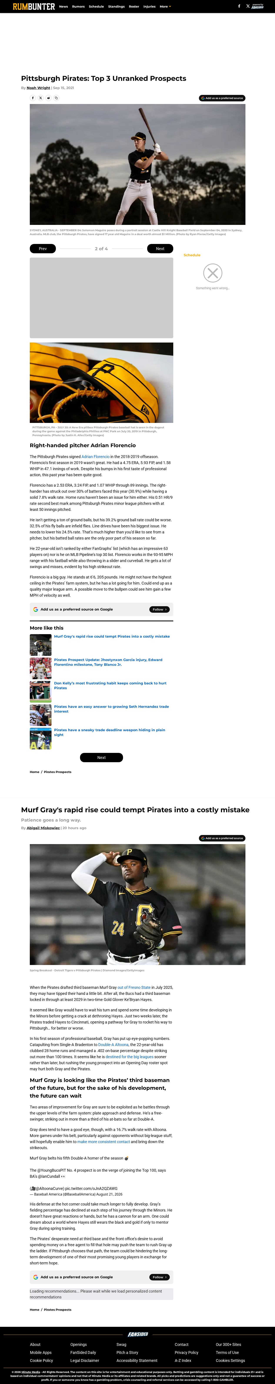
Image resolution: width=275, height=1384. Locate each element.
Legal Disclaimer (84, 1360)
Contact (181, 1344)
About (35, 1344)
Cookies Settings (230, 1360)
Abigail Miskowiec (43, 828)
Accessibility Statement (137, 1360)
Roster (134, 6)
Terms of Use (227, 1352)
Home (34, 772)
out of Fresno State (134, 987)
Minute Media (31, 1372)
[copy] (56, 98)
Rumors (78, 6)
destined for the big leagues (129, 1056)
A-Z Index (183, 1360)
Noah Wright (38, 88)
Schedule (96, 6)
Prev (43, 248)
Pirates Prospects (57, 772)
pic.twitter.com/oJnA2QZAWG (91, 1188)
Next (160, 248)
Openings (78, 1344)
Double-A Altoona (113, 1044)
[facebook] (239, 6)
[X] (248, 6)
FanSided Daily (83, 1352)
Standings (116, 6)
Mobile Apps (41, 1352)
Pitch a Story (127, 1352)
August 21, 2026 (109, 1194)
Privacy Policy (186, 1352)
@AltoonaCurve (49, 1188)
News (63, 6)
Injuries (149, 6)
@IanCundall (49, 1176)
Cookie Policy (41, 1360)
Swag (121, 1344)
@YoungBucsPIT (51, 1170)
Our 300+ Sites (228, 1344)
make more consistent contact (103, 1141)
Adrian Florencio (96, 456)
